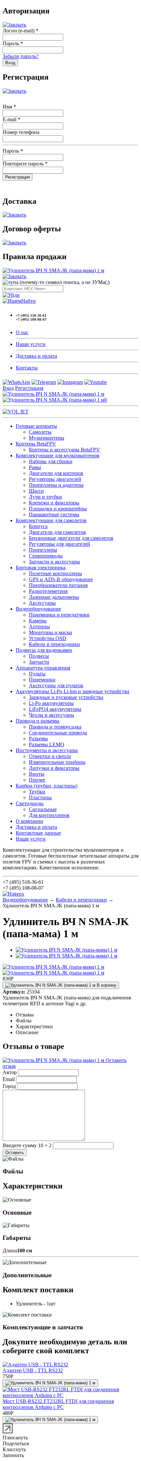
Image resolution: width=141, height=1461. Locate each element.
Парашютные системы (54, 514)
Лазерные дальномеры (54, 597)
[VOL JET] (16, 411)
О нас (22, 332)
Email (9, 1079)
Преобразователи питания (58, 585)
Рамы (35, 467)
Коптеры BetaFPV (36, 443)
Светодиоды (30, 803)
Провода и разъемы (37, 721)
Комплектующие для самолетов (51, 520)
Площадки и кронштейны (58, 508)
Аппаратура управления (43, 668)
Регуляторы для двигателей (59, 544)
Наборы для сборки (50, 461)
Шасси (36, 491)
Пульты (37, 673)
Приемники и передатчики (59, 614)
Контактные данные (38, 833)
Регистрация (29, 388)
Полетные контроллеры (55, 573)
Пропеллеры (43, 550)
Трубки (37, 791)
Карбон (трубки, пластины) (46, 785)
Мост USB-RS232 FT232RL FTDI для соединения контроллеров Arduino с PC (58, 1404)
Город (9, 1086)
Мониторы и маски (50, 632)
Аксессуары (42, 603)
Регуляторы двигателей (55, 479)
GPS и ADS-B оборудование (61, 579)
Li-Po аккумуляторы (51, 703)
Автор (10, 1072)
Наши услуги (31, 344)
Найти (28, 301)
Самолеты (40, 432)
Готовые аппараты (36, 426)
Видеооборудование (38, 609)
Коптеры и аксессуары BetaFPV (64, 449)
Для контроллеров (49, 815)
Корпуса (38, 526)
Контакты (27, 367)
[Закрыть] (14, 25)
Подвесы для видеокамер (44, 650)
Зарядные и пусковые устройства (66, 697)
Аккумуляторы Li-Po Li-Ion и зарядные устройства (72, 691)
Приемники (42, 679)
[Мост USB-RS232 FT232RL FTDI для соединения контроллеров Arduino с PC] (70, 1395)
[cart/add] (50, 1383)
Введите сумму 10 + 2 (27, 1145)
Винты (36, 774)
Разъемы (38, 738)
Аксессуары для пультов (56, 685)
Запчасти (39, 662)
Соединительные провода (58, 732)
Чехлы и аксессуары (51, 715)
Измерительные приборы (57, 762)
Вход (8, 388)
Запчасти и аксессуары (54, 561)
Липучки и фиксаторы (54, 768)
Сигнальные (43, 809)
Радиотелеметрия (48, 591)
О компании (29, 821)
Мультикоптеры (46, 438)
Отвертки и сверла (50, 756)
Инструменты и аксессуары (47, 750)
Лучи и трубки (45, 497)
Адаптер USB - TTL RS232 (33, 1370)
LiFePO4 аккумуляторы (55, 709)
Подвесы (39, 656)
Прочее (37, 780)
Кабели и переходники (54, 644)
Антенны (39, 626)
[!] (11, 295)
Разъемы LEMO (46, 744)
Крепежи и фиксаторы (54, 502)
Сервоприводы (46, 556)
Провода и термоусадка (55, 727)
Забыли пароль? (20, 56)
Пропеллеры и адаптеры (56, 485)
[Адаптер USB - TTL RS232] (35, 1364)
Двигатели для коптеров (56, 473)
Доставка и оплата (36, 356)
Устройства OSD (47, 638)
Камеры (38, 620)
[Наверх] (13, 894)
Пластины (40, 797)
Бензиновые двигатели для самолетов (71, 538)
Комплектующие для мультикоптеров (57, 455)
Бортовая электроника (41, 567)
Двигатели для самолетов (57, 532)
